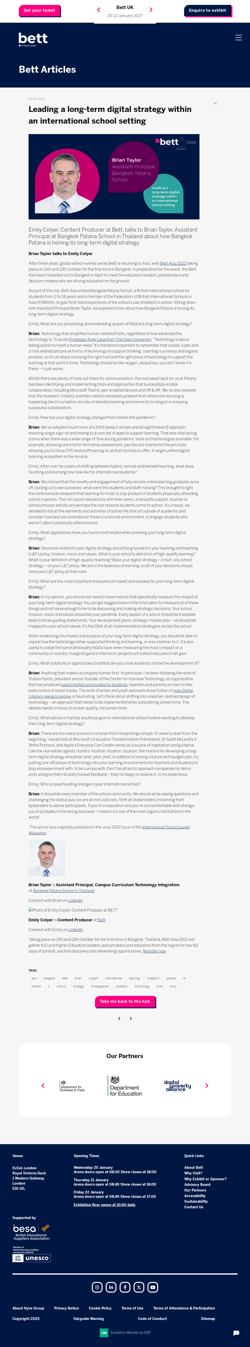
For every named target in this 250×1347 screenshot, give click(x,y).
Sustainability (196, 1202)
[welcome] (33, 39)
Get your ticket (39, 10)
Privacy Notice (66, 1308)
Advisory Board (197, 1185)
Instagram (97, 1287)
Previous (99, 10)
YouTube (152, 1287)
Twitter (139, 1287)
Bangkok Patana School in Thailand (63, 890)
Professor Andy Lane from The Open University (110, 339)
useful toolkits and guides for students (94, 684)
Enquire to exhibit (208, 10)
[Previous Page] (119, 1018)
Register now (154, 951)
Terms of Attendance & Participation (184, 1308)
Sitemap (208, 1319)
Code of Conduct (152, 1319)
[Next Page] (131, 1018)
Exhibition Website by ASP (131, 1333)
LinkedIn (75, 900)
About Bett (193, 1168)
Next (151, 10)
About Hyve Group (28, 1308)
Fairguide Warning (88, 1319)
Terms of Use (132, 1308)
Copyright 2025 (26, 1319)
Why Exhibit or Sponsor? (205, 1179)
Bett (101, 920)
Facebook (125, 1287)
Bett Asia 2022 (173, 263)
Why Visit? (193, 1173)
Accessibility (195, 1196)
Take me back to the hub (125, 1001)
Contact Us (193, 1207)
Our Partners (195, 1190)
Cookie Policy (100, 1308)
